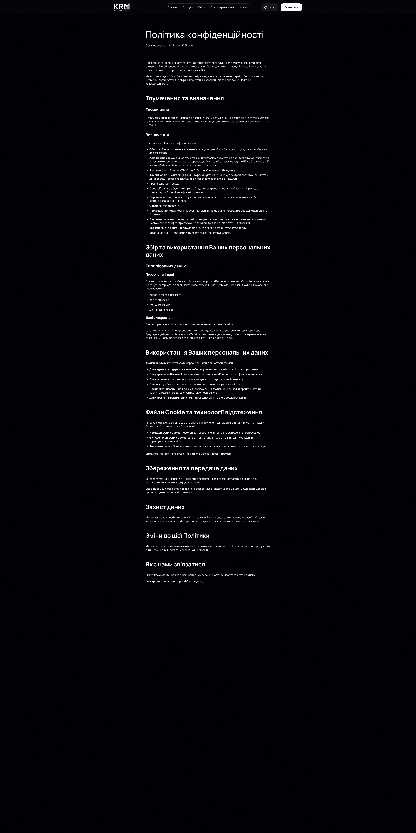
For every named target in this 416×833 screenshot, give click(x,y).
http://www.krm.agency (231, 228)
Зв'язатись (291, 7)
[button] (269, 7)
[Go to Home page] (137, 7)
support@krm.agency (189, 581)
